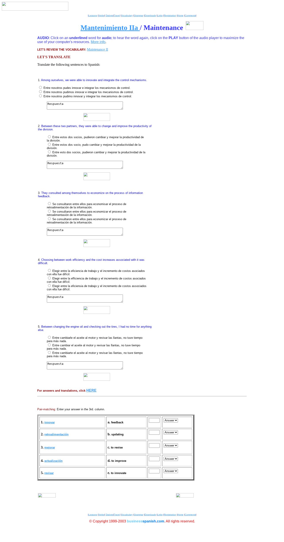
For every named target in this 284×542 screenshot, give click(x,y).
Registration (170, 15)
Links (160, 15)
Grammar (138, 15)
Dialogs (109, 15)
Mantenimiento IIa (110, 28)
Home (180, 15)
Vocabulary (127, 15)
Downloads (150, 15)
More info (98, 42)
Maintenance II (97, 49)
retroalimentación (56, 434)
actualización (53, 460)
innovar (49, 422)
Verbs (101, 15)
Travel (117, 15)
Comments (190, 15)
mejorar (49, 447)
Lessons (93, 15)
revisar (49, 473)
